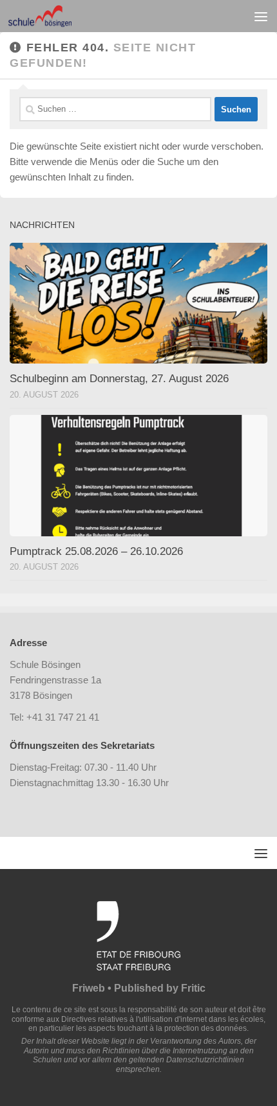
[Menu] (261, 16)
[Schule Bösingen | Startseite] (50, 16)
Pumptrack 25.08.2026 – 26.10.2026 (96, 551)
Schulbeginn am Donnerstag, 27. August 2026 (119, 379)
